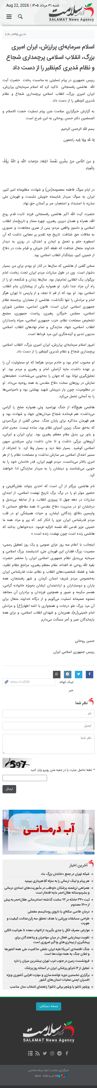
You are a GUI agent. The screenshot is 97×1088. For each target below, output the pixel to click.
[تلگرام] (59, 1054)
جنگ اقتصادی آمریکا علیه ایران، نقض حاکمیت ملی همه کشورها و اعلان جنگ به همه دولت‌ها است (47, 952)
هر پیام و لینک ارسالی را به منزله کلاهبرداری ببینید (57, 881)
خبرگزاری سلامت (48, 12)
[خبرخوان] (38, 1054)
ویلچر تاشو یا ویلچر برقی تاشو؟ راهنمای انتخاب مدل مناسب (50, 987)
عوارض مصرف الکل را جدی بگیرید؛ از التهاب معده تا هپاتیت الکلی (47, 930)
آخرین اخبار (78, 865)
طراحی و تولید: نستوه (46, 1076)
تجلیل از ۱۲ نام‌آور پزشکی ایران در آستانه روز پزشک (57, 968)
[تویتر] (45, 1054)
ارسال (9, 789)
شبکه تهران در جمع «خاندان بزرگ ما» (65, 874)
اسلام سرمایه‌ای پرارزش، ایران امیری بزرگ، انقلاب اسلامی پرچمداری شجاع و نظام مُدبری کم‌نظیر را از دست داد (50, 57)
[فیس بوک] (66, 1054)
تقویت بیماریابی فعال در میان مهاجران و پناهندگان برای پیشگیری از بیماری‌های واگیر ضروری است (52, 940)
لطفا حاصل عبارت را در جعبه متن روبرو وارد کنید (63, 770)
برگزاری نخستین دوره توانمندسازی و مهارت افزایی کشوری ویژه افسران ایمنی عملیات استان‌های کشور (48, 978)
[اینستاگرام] (52, 1054)
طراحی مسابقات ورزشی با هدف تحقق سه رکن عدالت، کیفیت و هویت (48, 921)
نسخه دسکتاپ (48, 1006)
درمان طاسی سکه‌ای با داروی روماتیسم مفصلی (59, 912)
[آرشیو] (30, 1054)
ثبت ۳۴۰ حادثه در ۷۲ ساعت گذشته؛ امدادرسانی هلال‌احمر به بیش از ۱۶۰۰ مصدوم (47, 902)
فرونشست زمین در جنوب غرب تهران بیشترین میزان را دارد (52, 961)
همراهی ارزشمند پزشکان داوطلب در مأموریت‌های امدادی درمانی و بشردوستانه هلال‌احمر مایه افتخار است (47, 890)
